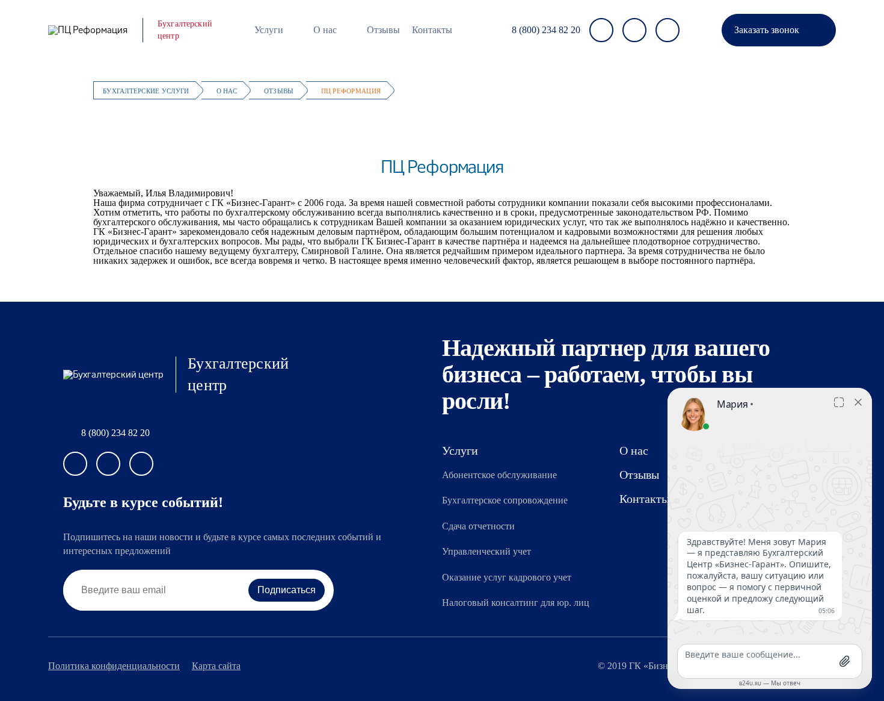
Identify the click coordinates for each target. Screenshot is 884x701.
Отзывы (383, 30)
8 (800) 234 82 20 (546, 30)
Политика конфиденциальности (114, 666)
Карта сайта (216, 666)
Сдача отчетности (478, 526)
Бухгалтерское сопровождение (505, 500)
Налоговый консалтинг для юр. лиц (515, 602)
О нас (325, 30)
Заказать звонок (766, 30)
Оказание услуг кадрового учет (506, 577)
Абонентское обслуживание (499, 475)
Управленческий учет (486, 551)
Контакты (432, 30)
